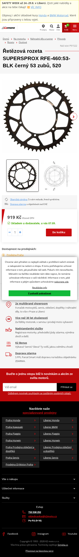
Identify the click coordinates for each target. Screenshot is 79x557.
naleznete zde (61, 281)
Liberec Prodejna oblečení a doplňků (57, 449)
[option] (39, 116)
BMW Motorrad (59, 15)
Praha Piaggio (13, 433)
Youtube (72, 533)
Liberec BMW (50, 427)
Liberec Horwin (51, 440)
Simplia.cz (63, 544)
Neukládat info (39, 287)
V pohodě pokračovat (39, 293)
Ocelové (23, 42)
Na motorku (20, 38)
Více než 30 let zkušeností (31, 318)
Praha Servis (12, 457)
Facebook (12, 533)
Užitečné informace (13, 488)
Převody (61, 38)
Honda (43, 15)
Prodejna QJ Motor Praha (19, 464)
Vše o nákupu (10, 479)
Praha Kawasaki (14, 427)
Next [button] (73, 116)
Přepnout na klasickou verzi (39, 550)
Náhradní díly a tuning (41, 38)
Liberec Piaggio (51, 433)
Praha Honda (13, 420)
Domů (6, 38)
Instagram (43, 533)
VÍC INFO (36, 7)
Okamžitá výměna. (19, 199)
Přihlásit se (66, 387)
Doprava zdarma (18, 204)
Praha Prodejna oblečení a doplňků (20, 449)
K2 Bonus (21, 343)
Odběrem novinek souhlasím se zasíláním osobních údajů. (39, 393)
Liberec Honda (51, 420)
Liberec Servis (50, 457)
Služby (6, 497)
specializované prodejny (40, 412)
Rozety (10, 42)
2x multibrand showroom (31, 303)
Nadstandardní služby (29, 328)
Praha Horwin (13, 440)
